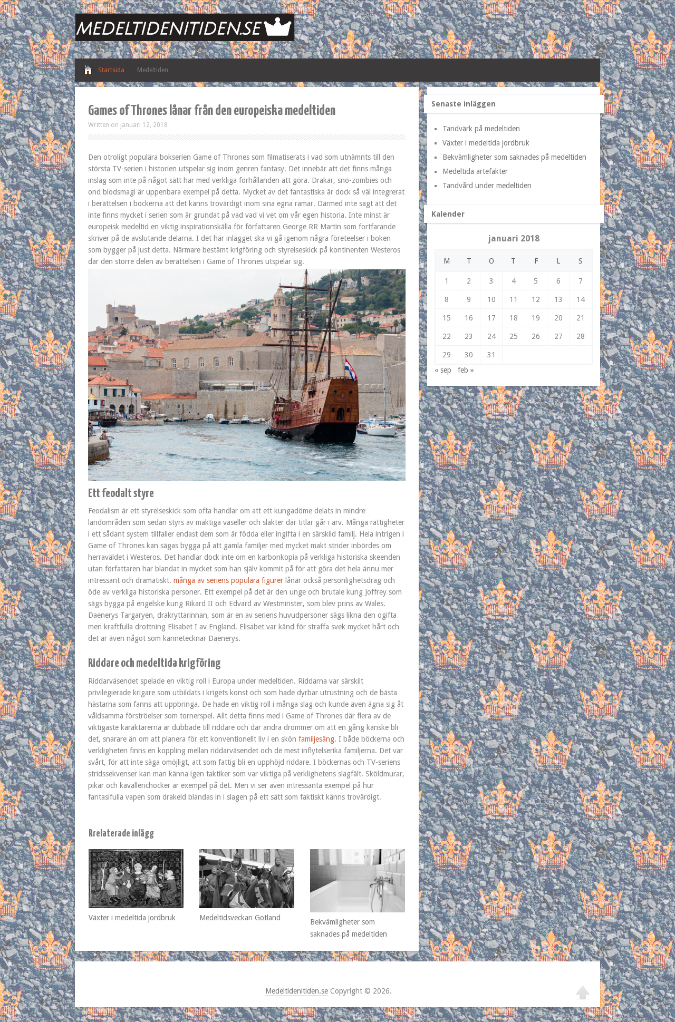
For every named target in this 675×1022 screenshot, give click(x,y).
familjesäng (316, 739)
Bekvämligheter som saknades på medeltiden (514, 157)
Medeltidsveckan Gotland (240, 917)
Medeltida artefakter (475, 171)
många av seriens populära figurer (229, 580)
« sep (443, 370)
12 (536, 299)
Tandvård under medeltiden (487, 185)
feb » (466, 370)
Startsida (111, 70)
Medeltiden (152, 70)
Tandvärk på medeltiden (481, 128)
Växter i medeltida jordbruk (132, 917)
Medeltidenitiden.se (296, 991)
